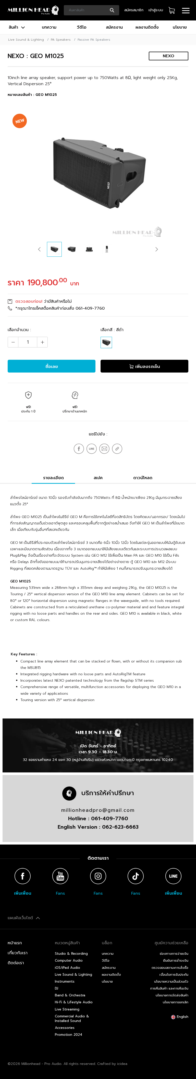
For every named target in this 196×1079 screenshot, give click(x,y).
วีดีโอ (82, 27)
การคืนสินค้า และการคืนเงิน (169, 988)
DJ (56, 988)
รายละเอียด (53, 478)
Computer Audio (69, 960)
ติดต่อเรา (16, 963)
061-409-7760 (90, 308)
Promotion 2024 (68, 1034)
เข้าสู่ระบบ (156, 10)
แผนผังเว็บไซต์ (21, 918)
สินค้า (14, 27)
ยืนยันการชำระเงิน (175, 960)
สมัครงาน (114, 27)
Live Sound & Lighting (26, 39)
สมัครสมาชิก (133, 10)
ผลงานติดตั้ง (147, 27)
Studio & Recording (71, 953)
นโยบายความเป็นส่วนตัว (171, 981)
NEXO (168, 56)
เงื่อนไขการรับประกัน (174, 974)
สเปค (98, 478)
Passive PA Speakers (94, 39)
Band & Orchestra (70, 995)
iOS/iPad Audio (67, 967)
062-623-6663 (120, 827)
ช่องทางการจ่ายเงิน (174, 953)
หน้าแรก (15, 943)
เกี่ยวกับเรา (18, 953)
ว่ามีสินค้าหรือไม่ (43, 301)
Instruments (65, 981)
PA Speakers (61, 39)
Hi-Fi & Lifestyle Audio (74, 1002)
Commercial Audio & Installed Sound (72, 1018)
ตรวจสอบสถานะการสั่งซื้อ (170, 967)
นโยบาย (180, 27)
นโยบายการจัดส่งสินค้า (172, 995)
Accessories (65, 1027)
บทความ (49, 27)
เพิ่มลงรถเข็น (147, 366)
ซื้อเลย (51, 366)
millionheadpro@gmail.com (98, 810)
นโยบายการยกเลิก (175, 1002)
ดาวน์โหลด (142, 478)
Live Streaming (67, 1009)
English (182, 1016)
